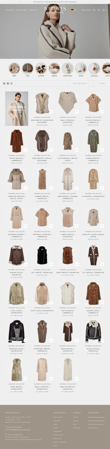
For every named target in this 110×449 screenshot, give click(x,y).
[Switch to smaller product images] (8, 83)
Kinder (55, 445)
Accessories (57, 438)
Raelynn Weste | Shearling (67, 388)
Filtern (102, 83)
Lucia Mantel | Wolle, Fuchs (68, 159)
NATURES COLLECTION (42, 117)
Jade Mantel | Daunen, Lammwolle (67, 197)
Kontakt (75, 421)
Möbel (55, 428)
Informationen (93, 428)
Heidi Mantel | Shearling (67, 350)
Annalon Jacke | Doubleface (16, 350)
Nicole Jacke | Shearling (93, 350)
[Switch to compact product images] (11, 83)
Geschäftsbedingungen (96, 417)
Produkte (9, 10)
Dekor (55, 424)
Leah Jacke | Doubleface (42, 310)
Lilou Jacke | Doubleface (17, 312)
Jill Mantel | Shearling (93, 272)
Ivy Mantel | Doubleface (93, 196)
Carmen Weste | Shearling (42, 197)
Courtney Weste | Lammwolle (42, 350)
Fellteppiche (57, 431)
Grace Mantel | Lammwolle (17, 159)
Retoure (76, 417)
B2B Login (86, 10)
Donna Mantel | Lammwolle (93, 159)
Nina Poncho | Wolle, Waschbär (42, 159)
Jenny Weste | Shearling (67, 272)
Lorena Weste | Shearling (68, 235)
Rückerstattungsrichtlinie (96, 421)
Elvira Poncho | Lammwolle (93, 121)
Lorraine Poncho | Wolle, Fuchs (16, 197)
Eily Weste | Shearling (42, 272)
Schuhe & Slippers (59, 442)
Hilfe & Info (21, 10)
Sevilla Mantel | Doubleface (42, 388)
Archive (33, 10)
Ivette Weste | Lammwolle (67, 312)
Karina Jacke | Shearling (16, 273)
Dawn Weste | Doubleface (17, 388)
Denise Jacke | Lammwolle (93, 312)
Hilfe (74, 424)
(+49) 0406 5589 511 (15, 427)
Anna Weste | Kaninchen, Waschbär (42, 121)
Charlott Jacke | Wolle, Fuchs (93, 235)
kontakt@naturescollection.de (20, 429)
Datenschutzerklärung (95, 424)
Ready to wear (58, 435)
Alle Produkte (58, 417)
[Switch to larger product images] (4, 83)
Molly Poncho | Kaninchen (68, 121)
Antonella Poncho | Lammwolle (42, 235)
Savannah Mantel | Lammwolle (16, 235)
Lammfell (56, 421)
